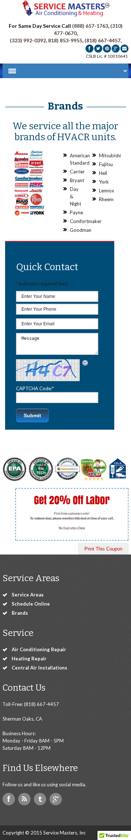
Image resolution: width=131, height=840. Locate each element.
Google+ (55, 799)
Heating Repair (29, 658)
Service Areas (28, 595)
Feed (24, 799)
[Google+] (116, 49)
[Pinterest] (107, 49)
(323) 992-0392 (28, 40)
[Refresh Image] (86, 363)
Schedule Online (31, 604)
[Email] (124, 49)
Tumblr (40, 799)
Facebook (9, 799)
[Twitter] (98, 49)
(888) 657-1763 (90, 26)
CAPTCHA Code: (35, 388)
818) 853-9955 (65, 40)
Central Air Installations (39, 668)
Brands (20, 613)
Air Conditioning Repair (39, 649)
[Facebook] (90, 49)
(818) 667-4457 (102, 40)
